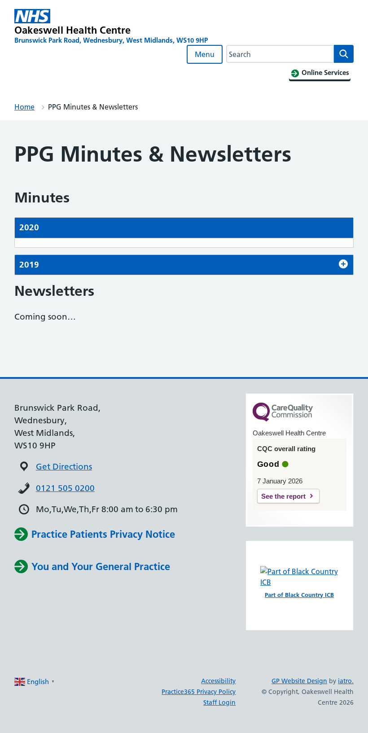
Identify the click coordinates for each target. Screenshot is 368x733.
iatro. (346, 681)
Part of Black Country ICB (299, 594)
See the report (283, 496)
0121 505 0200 (65, 488)
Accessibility (218, 681)
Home (24, 106)
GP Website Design (299, 681)
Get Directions (64, 466)
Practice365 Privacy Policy (199, 692)
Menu (205, 54)
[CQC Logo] (283, 419)
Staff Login (219, 702)
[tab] (184, 227)
